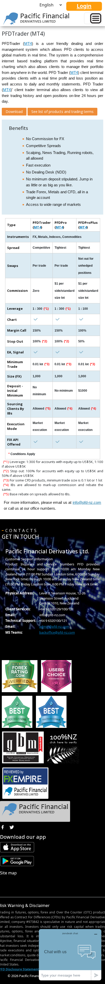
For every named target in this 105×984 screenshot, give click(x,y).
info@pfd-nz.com (87, 502)
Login (84, 5)
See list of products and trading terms (62, 111)
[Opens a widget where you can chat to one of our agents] (70, 954)
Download (14, 111)
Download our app (23, 836)
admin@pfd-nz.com (54, 626)
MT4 (28, 43)
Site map (8, 873)
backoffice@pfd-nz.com (57, 632)
